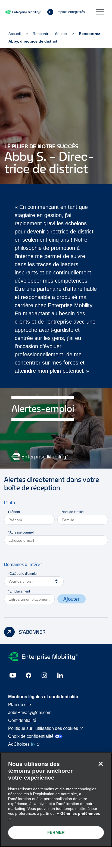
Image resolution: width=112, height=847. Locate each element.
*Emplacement (19, 591)
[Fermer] (100, 763)
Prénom (14, 512)
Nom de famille (72, 512)
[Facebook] (28, 675)
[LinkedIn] (60, 675)
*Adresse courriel (21, 532)
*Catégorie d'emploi (23, 574)
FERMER (56, 832)
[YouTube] (12, 675)
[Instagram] (44, 675)
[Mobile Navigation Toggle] (100, 12)
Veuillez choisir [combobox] (21, 581)
